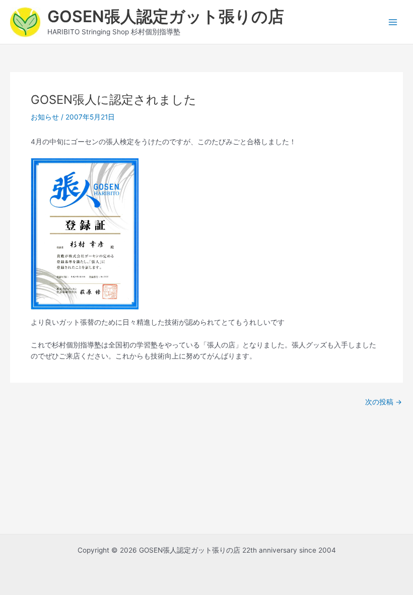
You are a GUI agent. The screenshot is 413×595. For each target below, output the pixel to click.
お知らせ (45, 117)
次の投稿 (383, 402)
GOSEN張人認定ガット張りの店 (165, 16)
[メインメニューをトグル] (393, 22)
